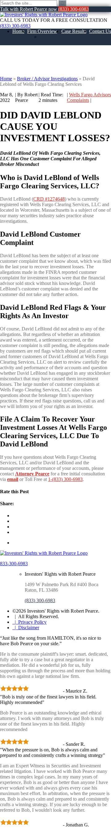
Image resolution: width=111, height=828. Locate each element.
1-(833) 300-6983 (65, 479)
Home (18, 31)
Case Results (73, 31)
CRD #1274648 (49, 199)
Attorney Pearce (32, 473)
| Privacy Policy (29, 622)
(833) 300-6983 (15, 25)
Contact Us (100, 31)
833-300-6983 (14, 563)
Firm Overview (42, 31)
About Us (49, 36)
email (12, 479)
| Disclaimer (25, 627)
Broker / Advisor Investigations (47, 78)
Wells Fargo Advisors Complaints (89, 97)
